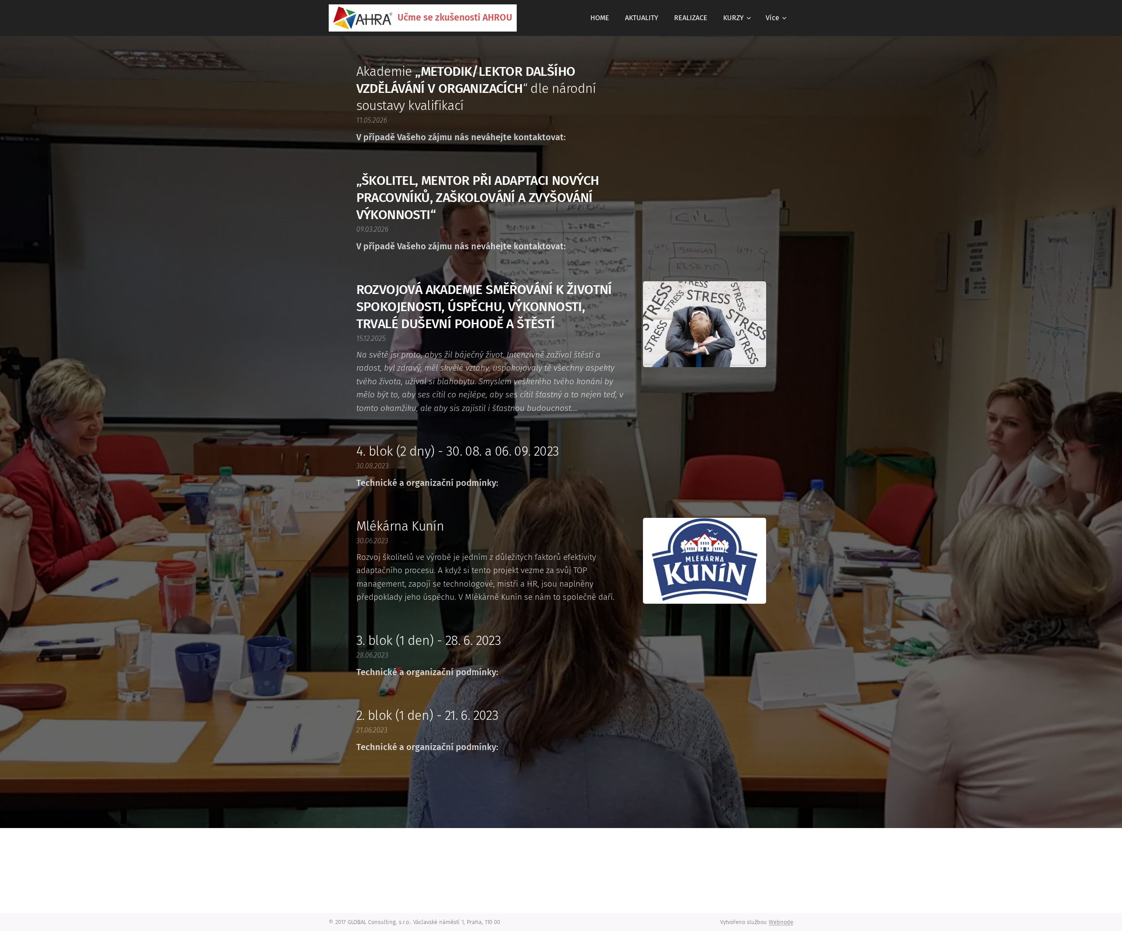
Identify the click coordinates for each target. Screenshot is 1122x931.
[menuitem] (599, 18)
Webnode (781, 922)
